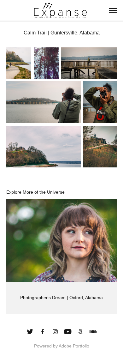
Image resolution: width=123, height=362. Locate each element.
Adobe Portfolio (74, 345)
